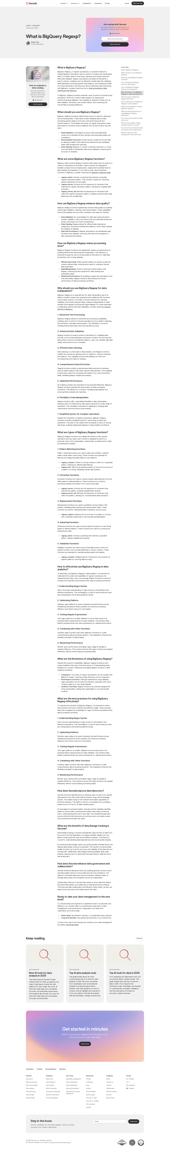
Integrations (87, 3)
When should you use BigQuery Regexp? (131, 74)
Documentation (51, 1069)
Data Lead (49, 1079)
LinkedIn (131, 1079)
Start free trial (137, 3)
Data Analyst (50, 1085)
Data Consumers (51, 1088)
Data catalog (30, 1088)
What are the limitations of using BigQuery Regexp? (131, 107)
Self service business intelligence (73, 1092)
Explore (88, 1107)
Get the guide (37, 104)
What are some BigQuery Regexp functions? (132, 78)
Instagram (132, 1085)
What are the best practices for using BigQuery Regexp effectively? (131, 113)
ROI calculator (90, 1104)
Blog (87, 1085)
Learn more (85, 1044)
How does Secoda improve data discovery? (131, 119)
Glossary (62, 1069)
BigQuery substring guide (101, 173)
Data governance (31, 1082)
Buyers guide (90, 1094)
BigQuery (36, 25)
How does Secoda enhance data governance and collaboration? (132, 129)
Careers (39, 1069)
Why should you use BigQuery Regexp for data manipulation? (131, 93)
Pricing (107, 3)
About (108, 1079)
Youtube (131, 1088)
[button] (64, 3)
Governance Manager (53, 1091)
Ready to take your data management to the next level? (131, 133)
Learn (28, 25)
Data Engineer (50, 1082)
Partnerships (110, 1088)
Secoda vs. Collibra (92, 1101)
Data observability (32, 1085)
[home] (31, 3)
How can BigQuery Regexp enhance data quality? (130, 83)
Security (109, 1094)
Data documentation (72, 1088)
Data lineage (30, 1094)
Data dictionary (31, 1091)
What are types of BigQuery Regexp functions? (130, 98)
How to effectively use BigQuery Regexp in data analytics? (131, 102)
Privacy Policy (66, 1142)
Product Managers (52, 1098)
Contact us (109, 1082)
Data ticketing (30, 1098)
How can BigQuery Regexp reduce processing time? (130, 88)
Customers (98, 3)
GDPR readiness (111, 1091)
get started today (72, 925)
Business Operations (52, 1094)
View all (139, 938)
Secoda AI (29, 1079)
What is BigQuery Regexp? (130, 70)
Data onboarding (71, 1082)
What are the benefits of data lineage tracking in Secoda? (130, 124)
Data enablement (71, 1085)
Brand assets (110, 1098)
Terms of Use (55, 1142)
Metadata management (73, 1079)
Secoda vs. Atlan (91, 1098)
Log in (127, 3)
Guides (88, 1088)
